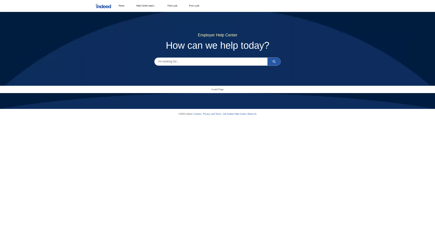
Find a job (172, 5)
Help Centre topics (145, 5)
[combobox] (210, 62)
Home (121, 5)
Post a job (194, 5)
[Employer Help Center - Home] (103, 6)
